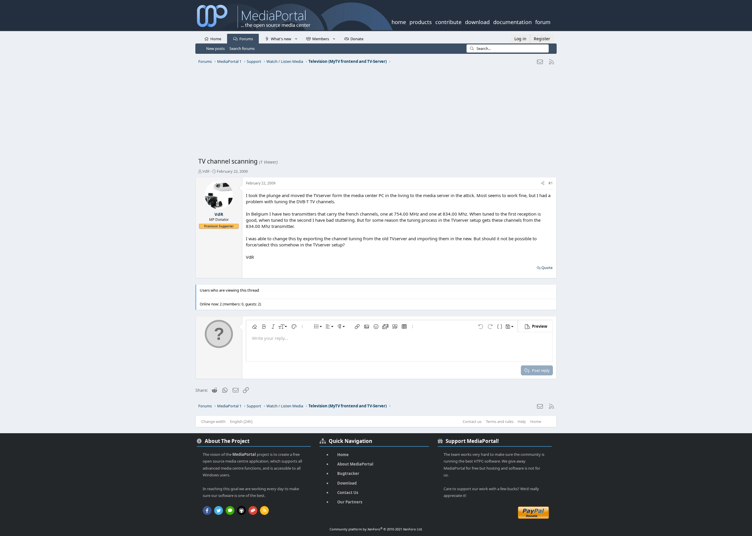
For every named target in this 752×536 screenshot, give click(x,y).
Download (347, 483)
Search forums (242, 48)
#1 (550, 183)
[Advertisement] (374, 113)
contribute (448, 21)
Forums (246, 38)
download (477, 21)
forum (542, 21)
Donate (356, 38)
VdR (205, 171)
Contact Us (347, 492)
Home (215, 38)
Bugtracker (348, 473)
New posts (215, 48)
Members (320, 38)
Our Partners (349, 502)
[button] (296, 38)
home (399, 21)
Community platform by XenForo (376, 529)
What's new (281, 38)
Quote (547, 267)
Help (522, 421)
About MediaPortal (355, 464)
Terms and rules (499, 421)
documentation (512, 21)
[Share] (542, 183)
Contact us (472, 421)
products (420, 21)
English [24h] (241, 421)
